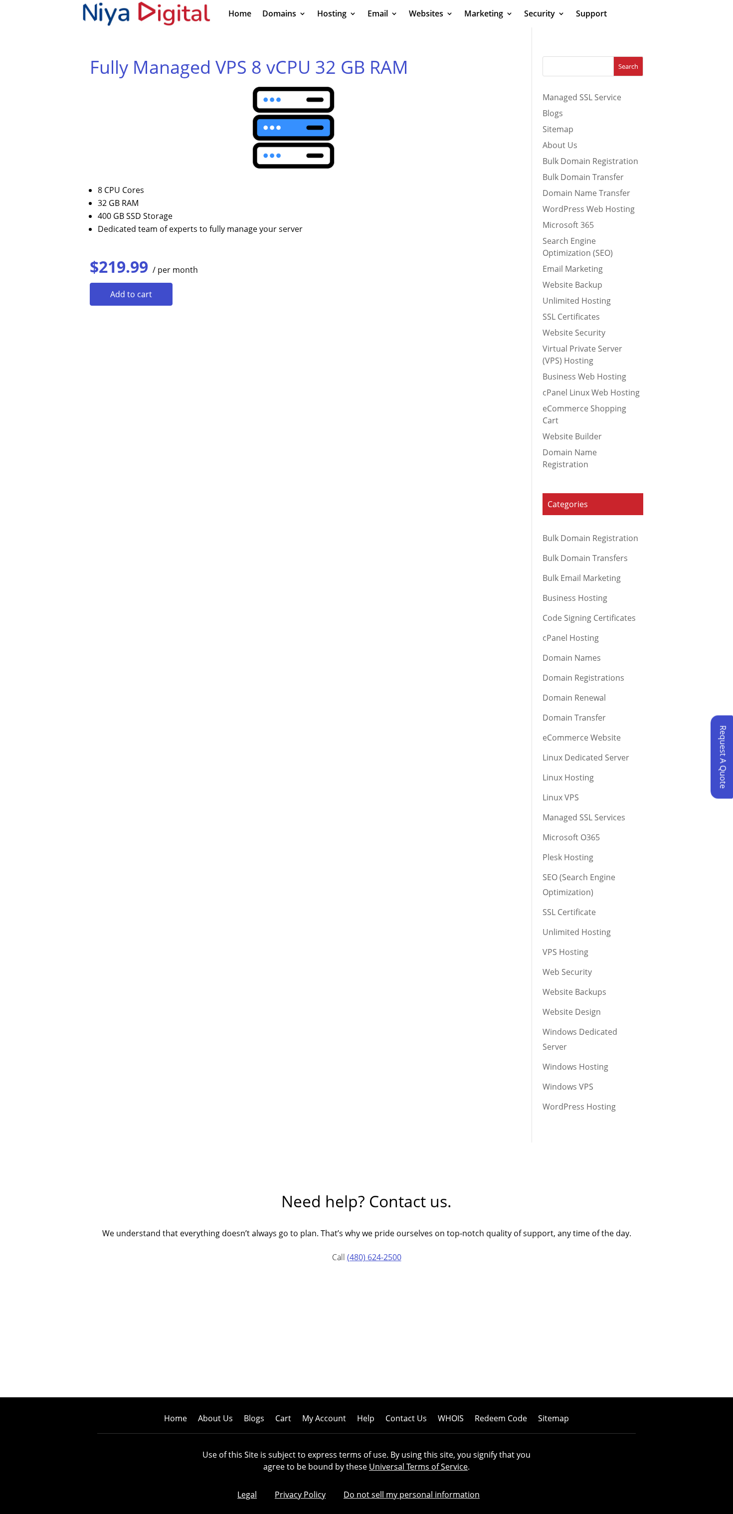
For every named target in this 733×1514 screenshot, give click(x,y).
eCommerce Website (582, 737)
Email (377, 14)
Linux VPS (561, 797)
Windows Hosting (575, 1066)
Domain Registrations (583, 677)
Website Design (572, 1011)
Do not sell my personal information (412, 1494)
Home (239, 14)
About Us (560, 145)
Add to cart (131, 294)
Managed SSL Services (584, 817)
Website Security (574, 332)
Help (365, 1419)
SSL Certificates (571, 316)
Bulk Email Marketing (582, 577)
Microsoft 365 (568, 224)
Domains (279, 14)
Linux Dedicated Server (586, 757)
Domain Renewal (574, 697)
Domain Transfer (574, 717)
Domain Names (572, 657)
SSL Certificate (569, 912)
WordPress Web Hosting (589, 208)
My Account (324, 1419)
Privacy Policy (300, 1494)
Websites (426, 14)
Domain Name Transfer (586, 193)
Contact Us (406, 1419)
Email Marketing (573, 268)
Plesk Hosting (568, 857)
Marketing (483, 14)
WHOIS (451, 1419)
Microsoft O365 (571, 837)
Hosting (332, 14)
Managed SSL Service (582, 97)
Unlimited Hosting (577, 300)
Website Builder (572, 436)
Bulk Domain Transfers (585, 558)
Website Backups (574, 991)
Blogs (553, 113)
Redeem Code (501, 1419)
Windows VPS (568, 1086)
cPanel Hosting (571, 637)
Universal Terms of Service (418, 1466)
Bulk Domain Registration (590, 161)
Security (539, 14)
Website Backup (572, 284)
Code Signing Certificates (589, 617)
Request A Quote (723, 757)
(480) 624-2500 (374, 1257)
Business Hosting (575, 597)
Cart (283, 1419)
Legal (247, 1494)
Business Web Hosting (584, 376)
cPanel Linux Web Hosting (591, 392)
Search (628, 66)
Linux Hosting (568, 777)
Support (591, 14)
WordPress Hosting (579, 1106)
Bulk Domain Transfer (583, 177)
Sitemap (558, 129)
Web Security (567, 971)
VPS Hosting (565, 951)
